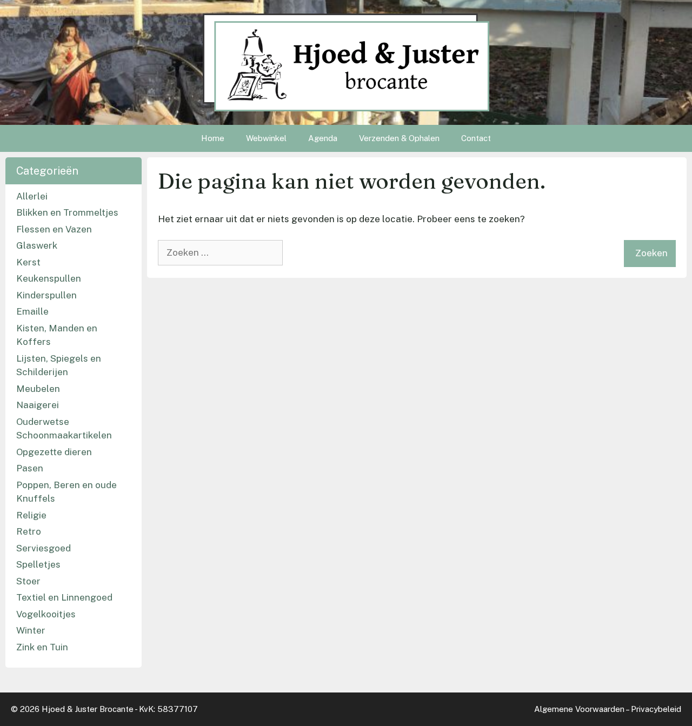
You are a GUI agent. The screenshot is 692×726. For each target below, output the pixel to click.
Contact (476, 138)
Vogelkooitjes (46, 614)
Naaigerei (37, 404)
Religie (31, 515)
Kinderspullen (46, 295)
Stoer (28, 581)
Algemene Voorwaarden (579, 709)
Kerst (28, 262)
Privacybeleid (656, 709)
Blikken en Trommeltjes (67, 212)
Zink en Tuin (42, 647)
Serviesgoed (43, 548)
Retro (28, 531)
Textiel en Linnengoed (64, 597)
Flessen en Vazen (54, 229)
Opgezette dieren (54, 452)
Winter (30, 630)
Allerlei (32, 196)
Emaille (32, 311)
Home (212, 138)
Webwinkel (266, 138)
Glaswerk (36, 245)
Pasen (29, 468)
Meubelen (38, 388)
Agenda (322, 138)
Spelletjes (38, 564)
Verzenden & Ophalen (399, 138)
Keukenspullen (48, 278)
